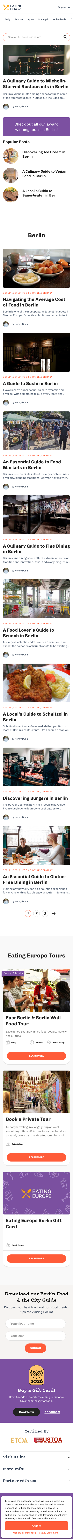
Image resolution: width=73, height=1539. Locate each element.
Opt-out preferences (24, 1532)
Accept (36, 1526)
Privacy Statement (48, 1532)
